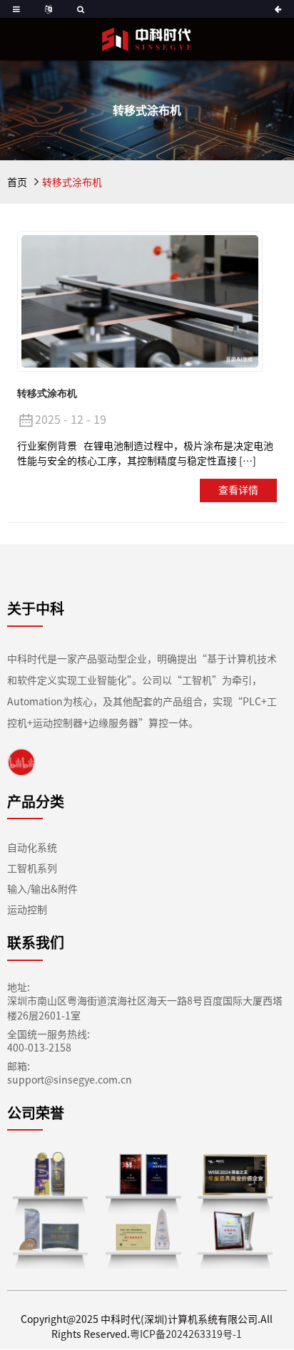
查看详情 (238, 490)
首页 (17, 182)
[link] (21, 762)
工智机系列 (32, 868)
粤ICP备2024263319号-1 (186, 1334)
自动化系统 (32, 848)
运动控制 (27, 910)
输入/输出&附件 (42, 889)
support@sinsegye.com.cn (69, 1080)
